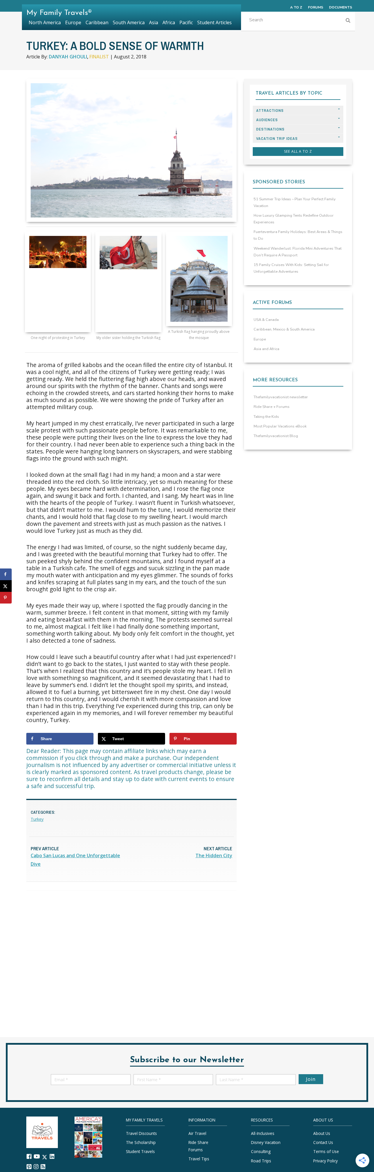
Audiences (267, 119)
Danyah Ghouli (68, 56)
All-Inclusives (262, 1133)
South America (129, 22)
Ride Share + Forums (272, 406)
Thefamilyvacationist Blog (276, 436)
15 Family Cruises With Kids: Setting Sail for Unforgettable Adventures (291, 268)
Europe (260, 339)
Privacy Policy (325, 1160)
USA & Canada (266, 319)
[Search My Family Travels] (348, 21)
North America (45, 22)
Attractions (270, 110)
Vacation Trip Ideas (277, 138)
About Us (321, 1133)
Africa (168, 22)
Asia (153, 22)
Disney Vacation (265, 1142)
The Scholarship (141, 1142)
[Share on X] (6, 586)
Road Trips (261, 1160)
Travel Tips (198, 1158)
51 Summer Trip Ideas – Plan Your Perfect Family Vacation (295, 202)
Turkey (37, 819)
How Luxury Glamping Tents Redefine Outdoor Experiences (294, 219)
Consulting (261, 1151)
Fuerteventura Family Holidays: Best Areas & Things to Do (298, 235)
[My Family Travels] (42, 1131)
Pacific (186, 22)
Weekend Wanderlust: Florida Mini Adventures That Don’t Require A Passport (298, 252)
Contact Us (323, 1142)
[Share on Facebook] (6, 574)
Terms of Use (326, 1151)
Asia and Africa (266, 349)
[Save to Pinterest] (6, 598)
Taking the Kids (266, 416)
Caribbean (97, 22)
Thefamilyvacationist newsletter (281, 397)
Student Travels (140, 1151)
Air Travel (197, 1133)
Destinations (270, 129)
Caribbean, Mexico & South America (284, 329)
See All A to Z (298, 151)
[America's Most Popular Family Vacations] (88, 1136)
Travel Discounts (141, 1133)
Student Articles (214, 22)
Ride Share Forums (198, 1146)
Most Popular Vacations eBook (280, 426)
